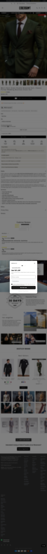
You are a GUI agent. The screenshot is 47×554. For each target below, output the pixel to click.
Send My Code (23, 287)
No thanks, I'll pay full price (23, 290)
